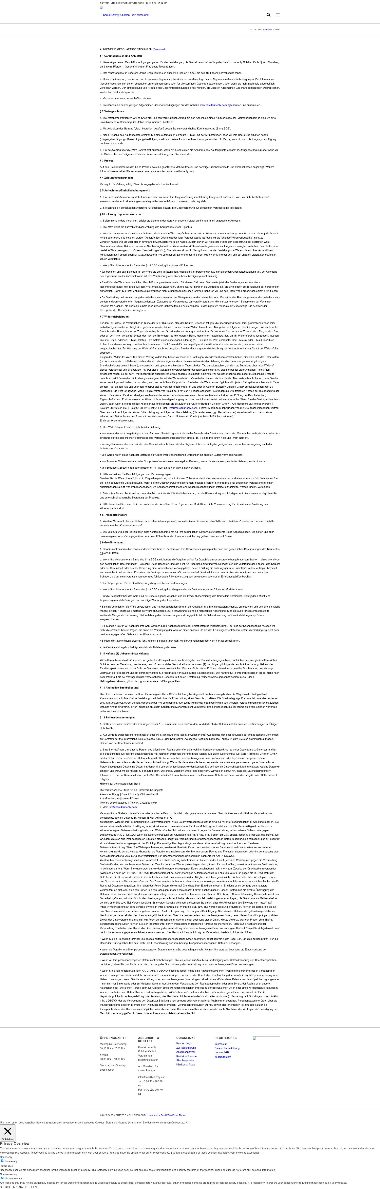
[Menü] (278, 15)
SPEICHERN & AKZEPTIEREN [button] (18, 1187)
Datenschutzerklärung (227, 1048)
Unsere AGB (222, 1052)
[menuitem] (268, 15)
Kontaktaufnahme (186, 1056)
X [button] (187, 1122)
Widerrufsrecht (223, 1057)
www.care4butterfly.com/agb (216, 105)
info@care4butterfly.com (182, 408)
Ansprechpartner (185, 1052)
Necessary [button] (6, 1157)
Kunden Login (184, 1043)
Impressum (221, 1044)
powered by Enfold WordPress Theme (167, 1115)
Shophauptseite (185, 1060)
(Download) (159, 49)
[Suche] (268, 15)
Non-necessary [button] (8, 1174)
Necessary (11, 1161)
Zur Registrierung (186, 1047)
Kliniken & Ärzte (185, 1064)
